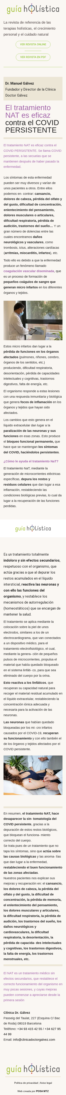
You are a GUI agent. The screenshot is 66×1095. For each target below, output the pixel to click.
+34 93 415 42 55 (29, 1029)
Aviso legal (46, 1082)
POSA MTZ (42, 1091)
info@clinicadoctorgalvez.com (34, 1039)
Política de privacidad (26, 1082)
